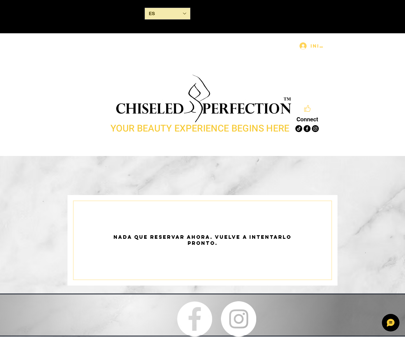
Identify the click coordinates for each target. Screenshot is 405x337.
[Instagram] (315, 128)
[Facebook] (307, 128)
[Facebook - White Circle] (194, 318)
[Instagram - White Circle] (238, 318)
